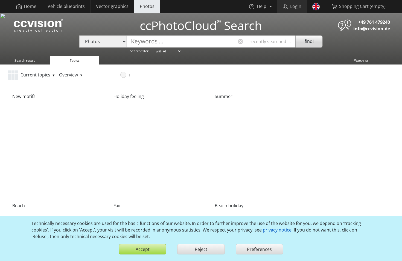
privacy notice (277, 230)
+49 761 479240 (374, 22)
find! (309, 41)
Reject (201, 249)
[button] (260, 6)
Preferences (259, 249)
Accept (143, 249)
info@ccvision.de (371, 29)
